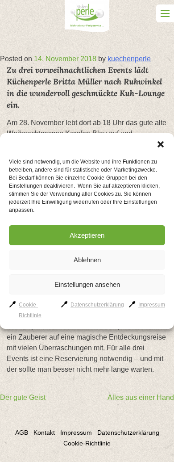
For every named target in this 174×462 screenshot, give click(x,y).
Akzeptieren (87, 235)
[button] (160, 144)
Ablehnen (87, 260)
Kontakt (44, 432)
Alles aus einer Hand (141, 397)
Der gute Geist (23, 397)
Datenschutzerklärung (97, 305)
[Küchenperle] (87, 17)
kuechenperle (129, 59)
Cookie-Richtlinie (87, 443)
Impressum (151, 305)
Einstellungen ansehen (87, 284)
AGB (21, 432)
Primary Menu (165, 13)
